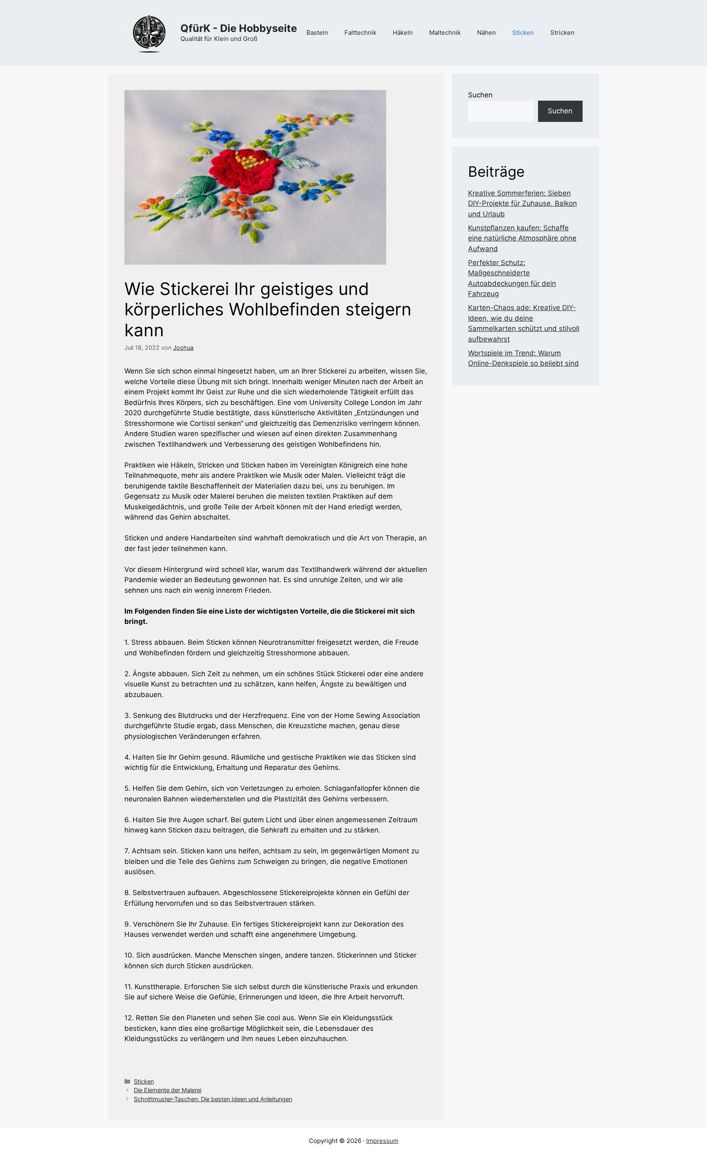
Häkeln (403, 32)
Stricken (562, 32)
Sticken (523, 32)
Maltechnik (445, 32)
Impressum (382, 1141)
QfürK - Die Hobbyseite (238, 28)
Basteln (317, 32)
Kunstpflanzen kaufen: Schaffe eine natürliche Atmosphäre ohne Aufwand (522, 238)
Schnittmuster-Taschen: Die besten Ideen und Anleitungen (213, 1099)
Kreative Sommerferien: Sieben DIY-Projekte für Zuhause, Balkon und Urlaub (522, 203)
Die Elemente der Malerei (167, 1090)
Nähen (486, 32)
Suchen (480, 95)
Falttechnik (360, 32)
